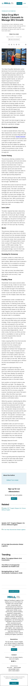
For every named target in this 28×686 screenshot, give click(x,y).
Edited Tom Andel (14, 34)
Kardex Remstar (20, 136)
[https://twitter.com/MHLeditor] (15, 661)
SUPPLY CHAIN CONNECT (14, 670)
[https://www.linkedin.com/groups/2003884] (13, 661)
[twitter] (14, 44)
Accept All (14, 683)
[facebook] (9, 44)
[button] (3, 3)
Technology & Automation (8, 11)
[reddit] (16, 44)
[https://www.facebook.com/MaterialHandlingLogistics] (12, 661)
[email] (19, 44)
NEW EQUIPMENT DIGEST (14, 669)
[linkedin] (11, 44)
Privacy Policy (14, 679)
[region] (14, 680)
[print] (25, 44)
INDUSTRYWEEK (17, 667)
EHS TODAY (9, 667)
